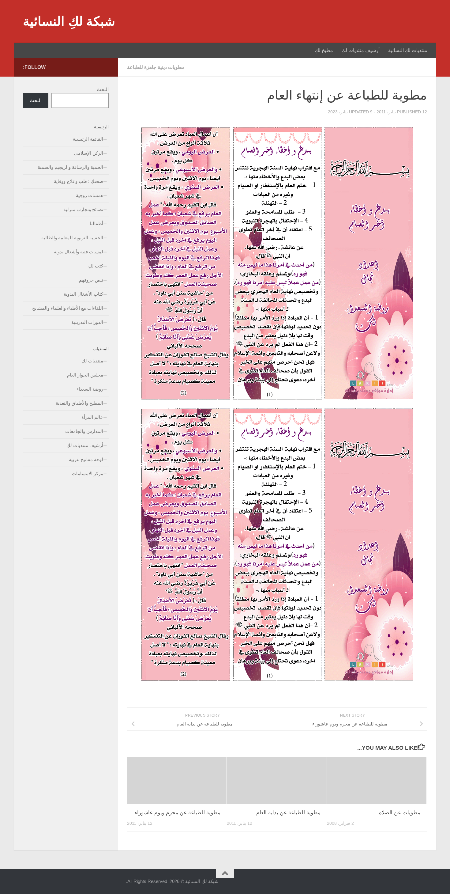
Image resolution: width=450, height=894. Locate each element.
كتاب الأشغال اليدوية (83, 294)
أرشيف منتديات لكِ (361, 50)
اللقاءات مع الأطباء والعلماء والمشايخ (67, 308)
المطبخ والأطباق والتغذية (79, 403)
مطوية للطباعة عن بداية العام (288, 813)
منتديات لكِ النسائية (407, 50)
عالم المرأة (92, 417)
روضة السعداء (90, 389)
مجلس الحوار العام (85, 374)
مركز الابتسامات (87, 473)
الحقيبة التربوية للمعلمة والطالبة (72, 237)
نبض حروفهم (91, 279)
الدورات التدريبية (87, 322)
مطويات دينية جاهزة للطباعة (156, 67)
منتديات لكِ (92, 360)
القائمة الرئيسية (88, 139)
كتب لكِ (95, 265)
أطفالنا (96, 223)
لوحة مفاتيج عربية (86, 459)
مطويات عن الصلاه (399, 813)
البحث (103, 89)
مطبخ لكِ (324, 50)
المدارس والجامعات (84, 431)
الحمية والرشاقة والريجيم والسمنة (70, 167)
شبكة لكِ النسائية (69, 21)
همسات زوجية (89, 195)
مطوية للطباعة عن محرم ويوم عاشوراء (177, 813)
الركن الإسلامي (88, 153)
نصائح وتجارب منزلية (83, 209)
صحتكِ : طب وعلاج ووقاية (78, 181)
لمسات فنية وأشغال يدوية (78, 251)
